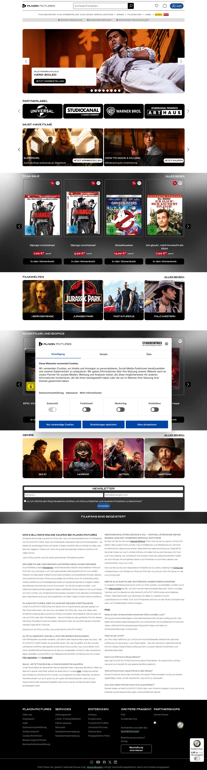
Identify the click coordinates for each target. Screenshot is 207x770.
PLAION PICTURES (98, 723)
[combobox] (100, 6)
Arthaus (92, 714)
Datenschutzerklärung (35, 727)
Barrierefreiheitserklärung (36, 744)
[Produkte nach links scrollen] (19, 226)
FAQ (123, 714)
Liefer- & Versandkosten (68, 718)
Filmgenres (48, 567)
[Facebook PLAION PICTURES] (104, 762)
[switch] (197, 758)
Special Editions (137, 541)
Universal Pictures (98, 727)
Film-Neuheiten (30, 657)
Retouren (60, 727)
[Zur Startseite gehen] (39, 6)
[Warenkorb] (165, 6)
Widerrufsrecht (31, 731)
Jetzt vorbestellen (50, 81)
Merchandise (115, 588)
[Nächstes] (181, 61)
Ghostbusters (124, 245)
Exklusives (178, 567)
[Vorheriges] (26, 61)
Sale (79, 671)
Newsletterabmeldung (67, 735)
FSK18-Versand (63, 723)
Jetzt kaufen (173, 160)
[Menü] (202, 740)
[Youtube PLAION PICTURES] (98, 762)
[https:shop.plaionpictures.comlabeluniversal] (43, 111)
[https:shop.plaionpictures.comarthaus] (164, 111)
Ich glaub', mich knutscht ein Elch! (165, 247)
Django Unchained (42, 245)
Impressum (28, 718)
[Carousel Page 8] (115, 90)
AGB (25, 723)
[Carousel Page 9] (119, 90)
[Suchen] (131, 6)
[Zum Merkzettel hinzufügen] (58, 183)
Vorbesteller (47, 657)
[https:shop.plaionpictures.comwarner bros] (124, 111)
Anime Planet (161, 714)
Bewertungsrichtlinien (34, 740)
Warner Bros (94, 731)
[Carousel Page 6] (107, 90)
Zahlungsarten (63, 714)
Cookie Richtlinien (32, 735)
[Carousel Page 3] (95, 90)
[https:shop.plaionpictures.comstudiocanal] (83, 111)
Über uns (27, 714)
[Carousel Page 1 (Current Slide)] (88, 90)
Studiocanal (94, 718)
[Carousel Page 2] (91, 90)
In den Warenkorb (42, 261)
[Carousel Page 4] (99, 90)
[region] (104, 61)
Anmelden (103, 505)
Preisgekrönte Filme (99, 735)
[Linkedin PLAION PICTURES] (115, 762)
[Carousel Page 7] (111, 90)
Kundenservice (129, 718)
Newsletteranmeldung (67, 731)
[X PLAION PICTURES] (110, 762)
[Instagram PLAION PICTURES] (91, 762)
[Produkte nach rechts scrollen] (188, 226)
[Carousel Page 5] (103, 90)
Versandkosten (95, 767)
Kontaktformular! (130, 731)
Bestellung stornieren (136, 749)
